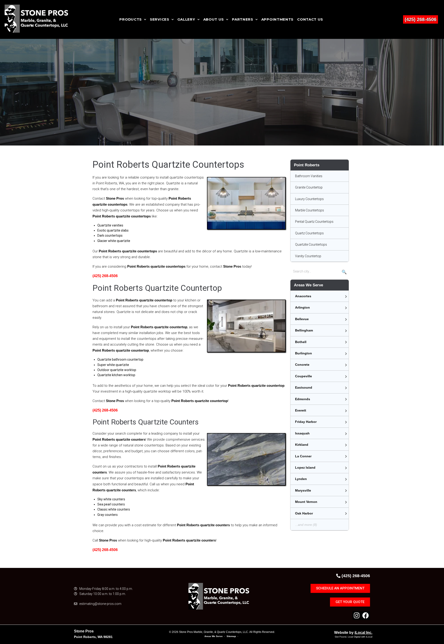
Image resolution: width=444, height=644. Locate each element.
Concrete (302, 364)
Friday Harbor (306, 422)
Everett (300, 410)
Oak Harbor (304, 513)
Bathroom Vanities (308, 176)
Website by (353, 633)
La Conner (303, 456)
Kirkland (301, 444)
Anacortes (303, 296)
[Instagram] (356, 615)
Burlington (303, 353)
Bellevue (302, 319)
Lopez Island (305, 467)
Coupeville (303, 376)
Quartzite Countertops (311, 244)
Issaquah (302, 433)
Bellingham (304, 330)
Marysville (303, 490)
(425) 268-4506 (420, 19)
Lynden (301, 479)
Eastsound (303, 387)
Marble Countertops (309, 210)
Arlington (302, 307)
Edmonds (302, 399)
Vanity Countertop (308, 256)
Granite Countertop (309, 187)
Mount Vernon (306, 502)
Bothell (300, 342)
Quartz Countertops (309, 233)
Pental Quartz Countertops (314, 221)
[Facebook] (365, 615)
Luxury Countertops (309, 199)
